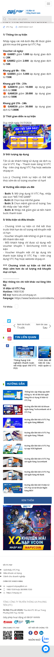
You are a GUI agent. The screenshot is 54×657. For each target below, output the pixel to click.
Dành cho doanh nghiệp (14, 576)
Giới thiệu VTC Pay (11, 569)
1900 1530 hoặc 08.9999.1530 (19, 589)
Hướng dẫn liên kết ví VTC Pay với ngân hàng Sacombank (37, 460)
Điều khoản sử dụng (12, 573)
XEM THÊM (27, 500)
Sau (41, 326)
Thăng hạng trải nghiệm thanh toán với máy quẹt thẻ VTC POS (25, 364)
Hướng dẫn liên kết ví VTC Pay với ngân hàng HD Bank (37, 473)
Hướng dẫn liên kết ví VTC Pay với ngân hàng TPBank (37, 434)
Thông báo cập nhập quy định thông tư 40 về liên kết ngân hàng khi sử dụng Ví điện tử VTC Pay (37, 396)
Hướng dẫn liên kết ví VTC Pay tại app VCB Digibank (37, 447)
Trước (23, 326)
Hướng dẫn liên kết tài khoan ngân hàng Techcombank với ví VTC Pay (37, 409)
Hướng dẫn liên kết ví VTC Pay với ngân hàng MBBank (37, 421)
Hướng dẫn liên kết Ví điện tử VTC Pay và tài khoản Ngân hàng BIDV (37, 488)
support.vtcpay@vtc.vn (16, 586)
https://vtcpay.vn (14, 592)
